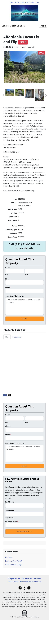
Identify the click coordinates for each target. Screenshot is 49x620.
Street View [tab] (17, 337)
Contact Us (36, 582)
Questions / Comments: (14, 296)
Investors (37, 579)
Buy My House (27, 579)
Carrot (37, 617)
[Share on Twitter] (9, 395)
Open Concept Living (13, 565)
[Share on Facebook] (5, 395)
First (6, 275)
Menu (43, 25)
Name (7, 267)
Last (26, 275)
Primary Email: (11, 521)
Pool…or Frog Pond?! (13, 561)
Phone (7, 279)
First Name (9, 502)
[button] (3, 95)
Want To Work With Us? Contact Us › (24, 2)
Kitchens (8, 557)
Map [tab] (7, 337)
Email (8, 287)
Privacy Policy (25, 582)
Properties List (14, 579)
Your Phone (9, 510)
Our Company (13, 582)
